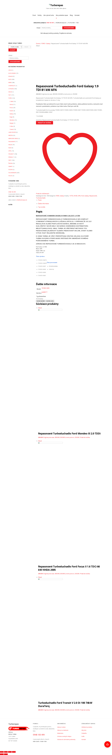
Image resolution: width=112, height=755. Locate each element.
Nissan (10, 144)
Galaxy (48, 43)
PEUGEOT (11, 154)
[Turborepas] (56, 5)
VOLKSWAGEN (12, 172)
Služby (40, 15)
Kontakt (77, 15)
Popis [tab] (40, 200)
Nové (9, 147)
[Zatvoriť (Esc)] (14, 752)
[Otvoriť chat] (107, 744)
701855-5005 (45, 288)
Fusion (11, 110)
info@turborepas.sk (21, 200)
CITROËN (11, 88)
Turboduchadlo (41, 198)
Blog (71, 15)
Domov (38, 43)
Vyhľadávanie (69, 28)
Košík (82, 736)
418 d (9, 70)
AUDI (9, 79)
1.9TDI (71, 196)
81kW (75, 196)
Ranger (11, 123)
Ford (82, 196)
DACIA (10, 92)
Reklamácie (60, 733)
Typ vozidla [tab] (41, 207)
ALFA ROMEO (12, 73)
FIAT (9, 95)
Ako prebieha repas (62, 15)
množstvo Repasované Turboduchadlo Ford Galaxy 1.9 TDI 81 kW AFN (57, 120)
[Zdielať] (10, 752)
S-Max (11, 126)
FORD (43, 43)
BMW (9, 82)
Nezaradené (11, 141)
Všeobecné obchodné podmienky (66, 739)
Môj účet (83, 730)
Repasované (93, 196)
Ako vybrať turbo (48, 15)
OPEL (9, 151)
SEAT (9, 160)
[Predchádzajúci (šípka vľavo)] (2, 754)
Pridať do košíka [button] (85, 437)
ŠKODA (10, 163)
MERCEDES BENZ (13, 138)
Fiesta (11, 104)
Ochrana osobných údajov (64, 736)
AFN (79, 196)
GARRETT (44, 292)
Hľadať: (38, 28)
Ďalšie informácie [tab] (43, 203)
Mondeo (12, 120)
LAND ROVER (12, 132)
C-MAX (11, 101)
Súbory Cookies (61, 727)
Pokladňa (84, 733)
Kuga (11, 117)
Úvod (34, 15)
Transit (11, 129)
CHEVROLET (11, 85)
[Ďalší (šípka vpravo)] (6, 754)
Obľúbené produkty (86, 727)
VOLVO (10, 175)
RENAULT (11, 157)
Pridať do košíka (44, 123)
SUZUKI (10, 169)
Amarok (10, 76)
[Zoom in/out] (2, 752)
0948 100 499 (50, 22)
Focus (11, 107)
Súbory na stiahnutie (62, 730)
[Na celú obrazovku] (6, 752)
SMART (10, 166)
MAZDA (10, 135)
